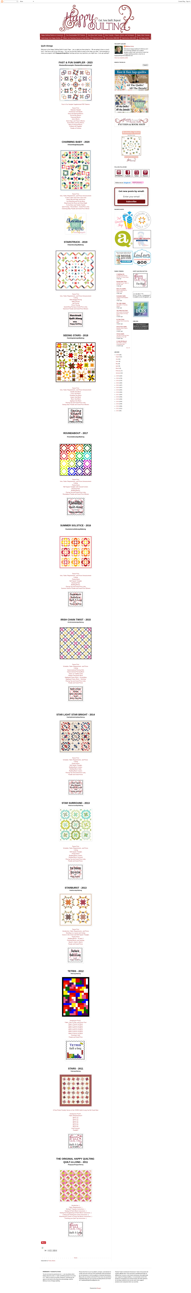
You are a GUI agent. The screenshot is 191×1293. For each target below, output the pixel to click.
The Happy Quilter (144, 38)
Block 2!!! (75, 1119)
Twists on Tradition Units (75, 673)
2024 (117, 378)
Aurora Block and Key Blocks (75, 122)
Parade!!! (75, 1130)
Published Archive (98, 38)
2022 (117, 383)
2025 (117, 376)
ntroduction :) (76, 1205)
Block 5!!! (75, 1125)
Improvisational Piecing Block (75, 672)
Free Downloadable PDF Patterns (75, 35)
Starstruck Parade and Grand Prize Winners (75, 309)
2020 (117, 387)
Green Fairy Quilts (121, 326)
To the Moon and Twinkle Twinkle (75, 205)
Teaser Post (75, 108)
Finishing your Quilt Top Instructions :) (76, 1218)
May (117, 363)
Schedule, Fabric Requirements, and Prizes (75, 666)
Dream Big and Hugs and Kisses (75, 199)
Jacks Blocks (76, 119)
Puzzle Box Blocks (75, 115)
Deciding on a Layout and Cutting (75, 933)
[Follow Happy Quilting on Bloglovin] (123, 183)
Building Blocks (75, 490)
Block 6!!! (75, 1126)
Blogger (99, 1288)
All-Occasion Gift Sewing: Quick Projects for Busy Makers (122, 314)
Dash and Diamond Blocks (75, 113)
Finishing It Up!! (75, 1035)
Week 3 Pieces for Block (75, 1028)
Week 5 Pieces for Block (75, 1031)
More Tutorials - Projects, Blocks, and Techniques (119, 35)
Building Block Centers (75, 767)
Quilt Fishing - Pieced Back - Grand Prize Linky (75, 207)
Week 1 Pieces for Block (75, 1024)
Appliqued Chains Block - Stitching (76, 679)
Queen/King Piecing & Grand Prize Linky (75, 307)
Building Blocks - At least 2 (75, 938)
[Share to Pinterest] (56, 1251)
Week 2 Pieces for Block (75, 1026)
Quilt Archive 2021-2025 (129, 38)
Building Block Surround (76, 857)
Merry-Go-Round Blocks (75, 124)
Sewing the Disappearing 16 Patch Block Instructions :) (76, 1213)
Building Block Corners (75, 771)
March (117, 368)
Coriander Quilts (121, 296)
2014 (117, 401)
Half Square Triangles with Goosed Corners (75, 487)
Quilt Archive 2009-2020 (112, 38)
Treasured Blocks (76, 117)
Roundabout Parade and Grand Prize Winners (75, 494)
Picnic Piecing (76, 305)
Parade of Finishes (75, 128)
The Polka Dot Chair (122, 310)
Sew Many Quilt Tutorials (95, 35)
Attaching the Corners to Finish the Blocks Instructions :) (75, 1216)
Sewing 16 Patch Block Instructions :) (76, 1211)
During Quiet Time (121, 281)
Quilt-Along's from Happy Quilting (50, 38)
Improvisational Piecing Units (75, 670)
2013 (117, 404)
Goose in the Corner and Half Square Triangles (75, 935)
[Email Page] (45, 1250)
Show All (128, 347)
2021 (117, 385)
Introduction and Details (75, 111)
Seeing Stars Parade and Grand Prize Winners (75, 404)
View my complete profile (121, 58)
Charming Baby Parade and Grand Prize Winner (75, 208)
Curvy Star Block (76, 393)
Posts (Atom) (51, 1260)
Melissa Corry (130, 46)
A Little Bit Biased (121, 341)
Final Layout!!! (76, 1128)
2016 (117, 397)
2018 (117, 392)
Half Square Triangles (75, 581)
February (118, 370)
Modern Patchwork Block (75, 675)
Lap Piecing (75, 303)
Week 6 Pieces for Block (75, 1033)
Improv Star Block (75, 397)
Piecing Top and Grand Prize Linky (76, 402)
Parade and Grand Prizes (75, 683)
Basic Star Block (76, 399)
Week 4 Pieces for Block (75, 1030)
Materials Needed (76, 110)
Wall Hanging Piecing (76, 299)
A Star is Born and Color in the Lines (75, 197)
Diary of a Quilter (121, 288)
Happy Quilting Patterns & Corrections (52, 35)
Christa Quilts (120, 334)
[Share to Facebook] (54, 1251)
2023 (117, 380)
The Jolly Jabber (121, 303)
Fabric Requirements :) (75, 1207)
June (117, 361)
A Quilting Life (120, 274)
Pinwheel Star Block (75, 395)
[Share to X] (52, 1251)
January (118, 373)
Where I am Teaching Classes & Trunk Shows (76, 38)
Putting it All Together (75, 126)
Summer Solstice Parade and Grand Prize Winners (75, 588)
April (117, 366)
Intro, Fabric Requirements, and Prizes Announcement (75, 195)
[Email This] (49, 1251)
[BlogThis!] (50, 1251)
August (118, 356)
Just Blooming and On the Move (75, 201)
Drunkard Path (76, 488)
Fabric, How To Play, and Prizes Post (75, 1022)
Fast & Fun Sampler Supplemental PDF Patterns (76, 104)
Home (75, 1258)
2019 (117, 390)
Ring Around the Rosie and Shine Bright (75, 203)
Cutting (76, 298)
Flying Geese (76, 485)
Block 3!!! (75, 1121)
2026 (117, 354)
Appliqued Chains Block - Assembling (75, 677)
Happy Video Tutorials (143, 35)
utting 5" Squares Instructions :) (76, 1209)
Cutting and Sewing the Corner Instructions (75, 1214)
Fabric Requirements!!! (75, 1115)
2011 (117, 408)
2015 (117, 399)
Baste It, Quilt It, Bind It (76, 942)
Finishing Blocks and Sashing (75, 940)
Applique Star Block (75, 401)
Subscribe (131, 201)
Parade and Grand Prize (76, 1037)
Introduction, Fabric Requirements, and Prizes (75, 931)
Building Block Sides (76, 769)
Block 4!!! (75, 1123)
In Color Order (120, 319)
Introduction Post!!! (76, 1020)
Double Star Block (75, 391)
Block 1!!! (75, 1117)
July (117, 359)
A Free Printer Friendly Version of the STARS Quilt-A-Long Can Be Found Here (75, 1110)
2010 (117, 410)
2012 (117, 406)
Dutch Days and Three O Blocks (75, 121)
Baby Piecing (75, 301)
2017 (117, 394)
